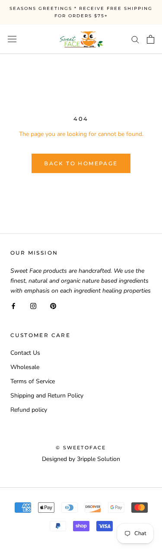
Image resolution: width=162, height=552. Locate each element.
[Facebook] (13, 305)
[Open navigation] (12, 39)
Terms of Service (32, 381)
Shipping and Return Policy (46, 395)
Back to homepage (81, 163)
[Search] (135, 39)
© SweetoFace (81, 448)
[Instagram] (33, 305)
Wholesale (24, 367)
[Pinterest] (53, 305)
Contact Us (25, 353)
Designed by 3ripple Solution (81, 459)
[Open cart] (150, 39)
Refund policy (28, 410)
